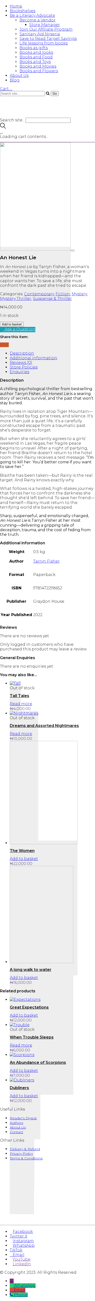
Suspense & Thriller (52, 298)
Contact (16, 1132)
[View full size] (73, 250)
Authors (16, 1123)
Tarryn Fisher (46, 561)
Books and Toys (35, 61)
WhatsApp (25, 1285)
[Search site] (3, 127)
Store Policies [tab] (24, 367)
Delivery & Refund (25, 1149)
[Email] (4, 344)
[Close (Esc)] (79, 5)
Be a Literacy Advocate (32, 15)
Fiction (63, 294)
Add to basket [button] (24, 858)
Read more (21, 703)
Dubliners (19, 1088)
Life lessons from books (43, 43)
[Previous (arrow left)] (8, 650)
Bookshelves (22, 11)
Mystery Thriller (15, 298)
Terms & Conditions (26, 1158)
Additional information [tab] (33, 358)
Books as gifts (33, 47)
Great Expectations (29, 1007)
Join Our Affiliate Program (46, 29)
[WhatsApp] (7, 344)
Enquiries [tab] (19, 371)
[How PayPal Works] (47, 1216)
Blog (14, 80)
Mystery (79, 294)
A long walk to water (30, 969)
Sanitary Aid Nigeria (39, 34)
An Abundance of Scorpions (38, 1062)
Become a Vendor (37, 20)
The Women (22, 850)
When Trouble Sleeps (32, 1037)
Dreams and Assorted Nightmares (44, 725)
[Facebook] (1, 344)
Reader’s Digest (23, 1118)
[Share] (68, 5)
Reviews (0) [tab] (21, 362)
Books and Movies (37, 66)
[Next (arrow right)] (86, 650)
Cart (6, 88)
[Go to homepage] (29, 115)
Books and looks (36, 52)
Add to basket (12, 324)
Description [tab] (22, 353)
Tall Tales (19, 695)
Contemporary (39, 294)
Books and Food (36, 57)
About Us (19, 75)
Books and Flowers (38, 71)
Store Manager (44, 24)
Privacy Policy (21, 1153)
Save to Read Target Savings (48, 38)
